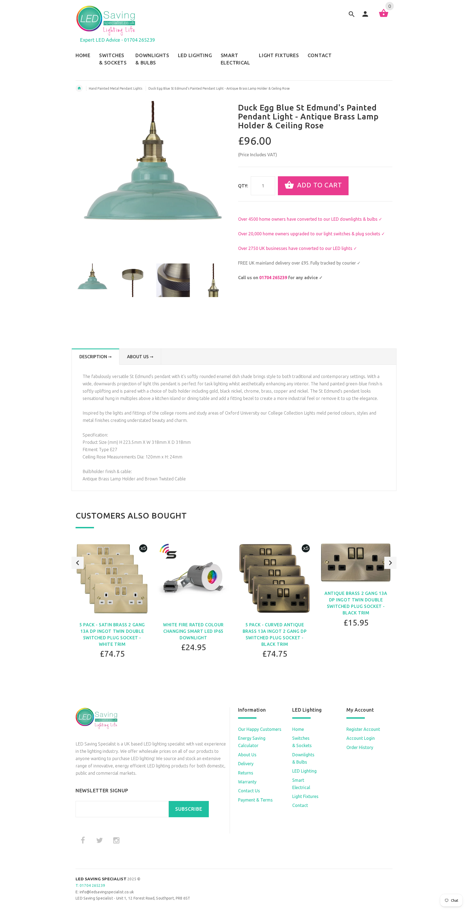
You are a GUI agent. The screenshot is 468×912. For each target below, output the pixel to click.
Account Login (360, 738)
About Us (247, 754)
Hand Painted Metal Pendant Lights (115, 88)
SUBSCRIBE (188, 809)
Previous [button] (78, 563)
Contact (300, 805)
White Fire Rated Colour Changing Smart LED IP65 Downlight (193, 631)
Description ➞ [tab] (95, 356)
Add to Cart (318, 185)
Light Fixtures (305, 796)
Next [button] (390, 563)
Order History (359, 747)
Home (298, 729)
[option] (92, 280)
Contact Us (249, 790)
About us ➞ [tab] (140, 356)
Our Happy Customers (259, 729)
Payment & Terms (255, 799)
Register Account (363, 729)
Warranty (247, 781)
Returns (245, 772)
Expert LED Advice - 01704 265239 (117, 40)
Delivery (245, 763)
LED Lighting (304, 770)
